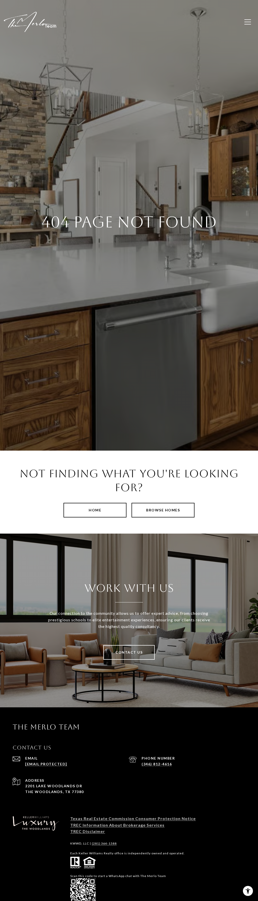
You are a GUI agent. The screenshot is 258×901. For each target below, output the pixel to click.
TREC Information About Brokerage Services (117, 825)
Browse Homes (163, 510)
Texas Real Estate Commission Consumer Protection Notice (133, 818)
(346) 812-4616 (157, 764)
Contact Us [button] (129, 652)
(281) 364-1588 (104, 843)
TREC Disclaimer (87, 831)
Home (95, 510)
